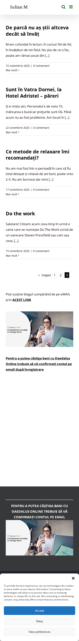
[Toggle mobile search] (63, 7)
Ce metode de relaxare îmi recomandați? (37, 154)
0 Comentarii (41, 66)
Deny (39, 621)
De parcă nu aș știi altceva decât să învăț (37, 30)
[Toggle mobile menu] (71, 7)
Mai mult (11, 70)
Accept (39, 610)
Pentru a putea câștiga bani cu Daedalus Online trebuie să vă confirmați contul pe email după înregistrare (39, 364)
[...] (47, 55)
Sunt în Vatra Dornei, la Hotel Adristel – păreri (34, 92)
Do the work (20, 213)
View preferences (39, 631)
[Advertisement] (39, 432)
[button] (73, 578)
